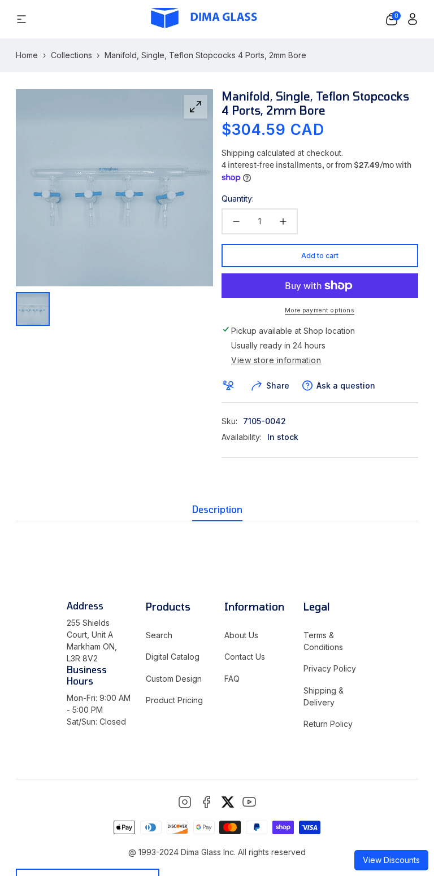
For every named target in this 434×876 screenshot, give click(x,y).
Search (159, 635)
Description (217, 509)
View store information (276, 360)
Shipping (238, 153)
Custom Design (174, 678)
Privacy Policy (329, 668)
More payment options (319, 310)
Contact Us (244, 656)
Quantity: (238, 198)
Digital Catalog (172, 656)
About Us (241, 635)
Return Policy (328, 724)
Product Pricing (174, 700)
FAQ (232, 678)
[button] (391, 19)
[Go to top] (405, 814)
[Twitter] (228, 802)
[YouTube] (249, 802)
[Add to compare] (230, 386)
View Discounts (391, 860)
